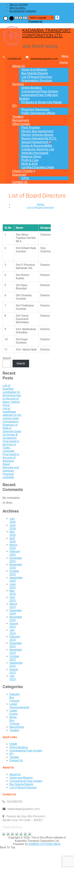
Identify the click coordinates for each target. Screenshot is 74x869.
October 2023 (14, 658)
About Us (18, 66)
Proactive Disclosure (35, 109)
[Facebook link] (57, 17)
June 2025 (12, 586)
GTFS (25, 178)
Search (7, 358)
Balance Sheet (31, 156)
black (11, 18)
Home (64, 62)
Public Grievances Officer (38, 113)
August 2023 (13, 671)
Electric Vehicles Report (37, 135)
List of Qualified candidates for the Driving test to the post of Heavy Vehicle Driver (12, 395)
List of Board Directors (36, 77)
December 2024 (15, 612)
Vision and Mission (34, 69)
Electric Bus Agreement (37, 131)
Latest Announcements (19, 705)
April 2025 (12, 599)
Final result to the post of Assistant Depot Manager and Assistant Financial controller (11, 466)
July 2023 (12, 677)
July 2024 (12, 631)
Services (18, 84)
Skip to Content (18, 4)
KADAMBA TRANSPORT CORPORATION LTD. (46, 33)
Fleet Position (30, 127)
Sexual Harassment (34, 142)
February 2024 (14, 638)
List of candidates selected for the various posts (12, 413)
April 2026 (12, 540)
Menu (65, 56)
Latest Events (13, 712)
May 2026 (12, 533)
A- (16, 18)
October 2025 (14, 572)
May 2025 (12, 592)
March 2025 (13, 605)
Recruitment (20, 120)
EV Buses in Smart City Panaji (41, 102)
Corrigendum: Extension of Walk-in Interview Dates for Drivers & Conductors (12, 430)
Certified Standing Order (37, 167)
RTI (14, 106)
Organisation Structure (36, 80)
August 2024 (13, 625)
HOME (13, 744)
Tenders (17, 116)
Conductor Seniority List (37, 149)
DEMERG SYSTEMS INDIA (44, 844)
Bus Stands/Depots (34, 73)
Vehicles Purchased (34, 153)
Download (19, 174)
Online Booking (31, 88)
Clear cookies (5, 18)
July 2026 (12, 520)
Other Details (21, 124)
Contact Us (19, 182)
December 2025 (15, 559)
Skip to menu (17, 7)
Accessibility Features (22, 11)
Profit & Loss (30, 160)
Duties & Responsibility (36, 145)
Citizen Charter (22, 171)
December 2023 (15, 645)
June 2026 (12, 527)
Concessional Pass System (39, 91)
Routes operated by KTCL (39, 138)
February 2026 (14, 553)
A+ (25, 18)
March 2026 (13, 546)
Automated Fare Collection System (38, 96)
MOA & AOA (29, 164)
